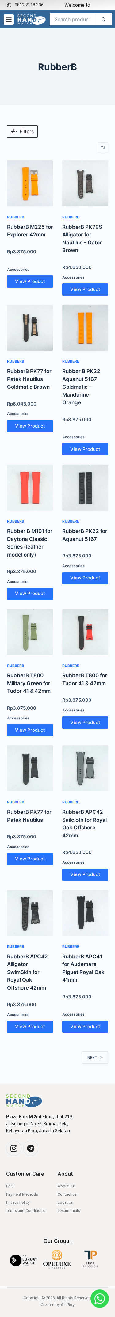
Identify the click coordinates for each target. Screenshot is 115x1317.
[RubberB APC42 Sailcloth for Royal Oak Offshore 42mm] (85, 768)
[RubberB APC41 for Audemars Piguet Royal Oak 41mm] (85, 913)
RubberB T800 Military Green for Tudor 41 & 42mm (29, 683)
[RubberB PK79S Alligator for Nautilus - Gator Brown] (85, 183)
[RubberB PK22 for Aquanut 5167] (85, 488)
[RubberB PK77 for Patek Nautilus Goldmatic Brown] (30, 328)
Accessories (18, 269)
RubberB (15, 217)
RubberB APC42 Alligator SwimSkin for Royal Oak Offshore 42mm (27, 972)
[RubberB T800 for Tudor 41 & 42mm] (85, 632)
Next (92, 1057)
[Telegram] (30, 1148)
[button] (9, 19)
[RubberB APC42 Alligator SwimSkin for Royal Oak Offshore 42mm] (30, 913)
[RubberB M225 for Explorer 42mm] (30, 183)
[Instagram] (13, 1148)
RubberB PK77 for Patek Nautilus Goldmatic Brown (29, 379)
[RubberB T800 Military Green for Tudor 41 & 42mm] (30, 632)
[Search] (103, 19)
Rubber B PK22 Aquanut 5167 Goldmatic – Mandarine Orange (81, 387)
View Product (30, 281)
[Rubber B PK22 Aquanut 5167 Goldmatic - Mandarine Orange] (85, 328)
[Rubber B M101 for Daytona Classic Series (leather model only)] (30, 488)
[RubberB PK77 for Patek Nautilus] (30, 768)
